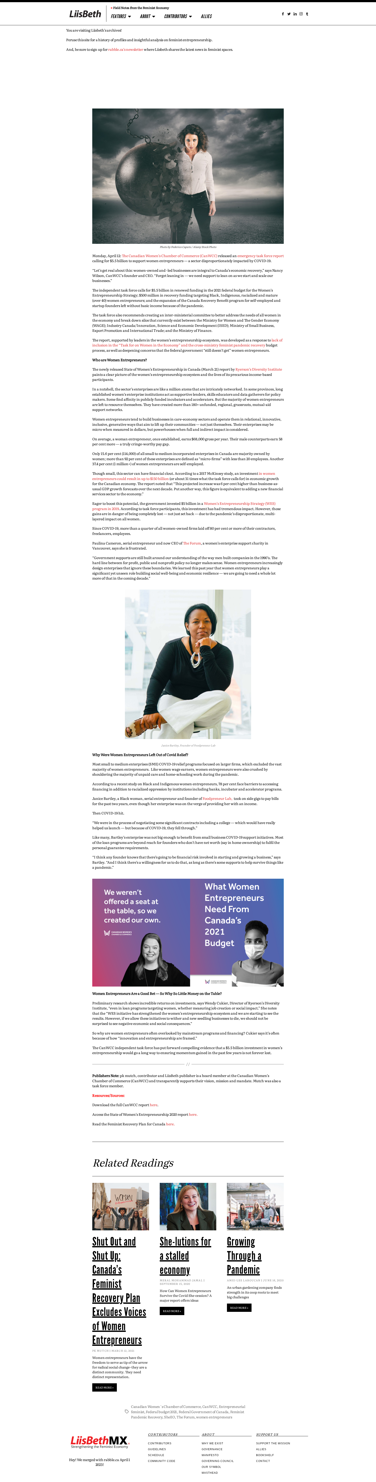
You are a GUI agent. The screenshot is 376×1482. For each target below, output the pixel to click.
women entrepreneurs (214, 1416)
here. (193, 1114)
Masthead (210, 1472)
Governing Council (218, 1461)
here (153, 1104)
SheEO (169, 1416)
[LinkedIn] (295, 14)
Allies (206, 16)
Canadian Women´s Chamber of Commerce (166, 1406)
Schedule (156, 1455)
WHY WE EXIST (212, 1443)
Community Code (161, 1461)
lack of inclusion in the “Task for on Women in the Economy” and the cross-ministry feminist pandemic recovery (187, 342)
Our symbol (211, 1466)
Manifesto (210, 1455)
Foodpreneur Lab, (218, 798)
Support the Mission (273, 1443)
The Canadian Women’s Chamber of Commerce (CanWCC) (169, 255)
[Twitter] (289, 14)
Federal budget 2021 (161, 1411)
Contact (263, 1461)
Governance (212, 1449)
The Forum (192, 543)
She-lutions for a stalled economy (185, 1256)
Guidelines (157, 1449)
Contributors (175, 16)
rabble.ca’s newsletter (125, 49)
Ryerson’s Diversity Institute (258, 369)
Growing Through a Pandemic (244, 1256)
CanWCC (209, 1406)
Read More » (105, 1387)
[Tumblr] (307, 14)
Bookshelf (265, 1455)
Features (118, 16)
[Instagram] (301, 14)
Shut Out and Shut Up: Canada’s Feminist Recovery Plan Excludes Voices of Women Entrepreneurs (119, 1291)
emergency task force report (260, 255)
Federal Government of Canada (203, 1411)
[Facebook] (283, 14)
